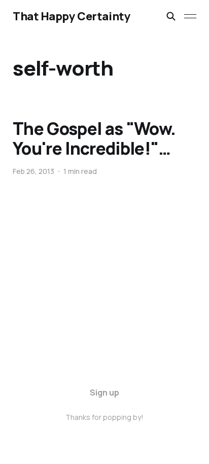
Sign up (104, 392)
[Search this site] (171, 16)
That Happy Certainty (71, 16)
